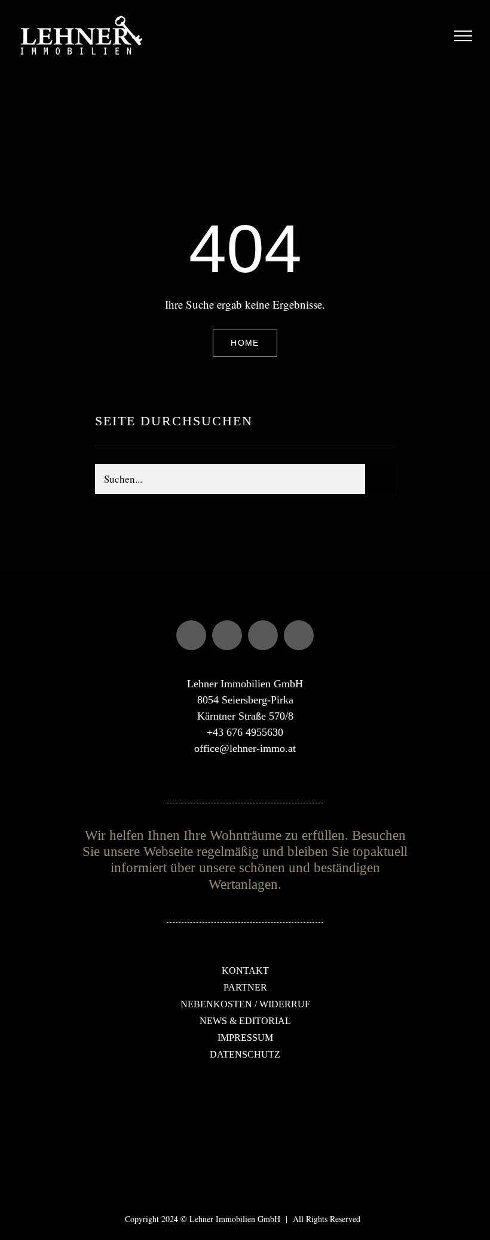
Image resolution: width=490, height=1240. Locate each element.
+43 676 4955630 (245, 732)
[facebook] (191, 635)
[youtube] (263, 635)
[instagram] (227, 635)
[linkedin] (299, 635)
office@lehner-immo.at (245, 748)
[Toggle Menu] (463, 36)
